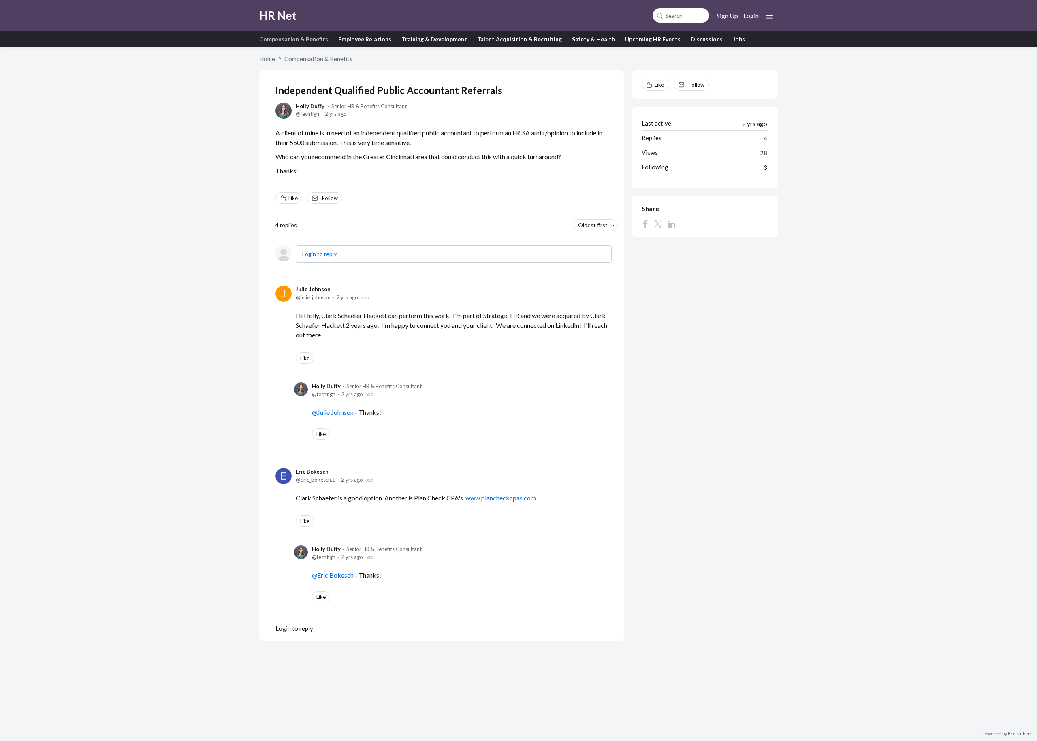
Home (267, 58)
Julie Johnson (313, 289)
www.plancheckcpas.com (500, 498)
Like (293, 198)
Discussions (707, 39)
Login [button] (751, 15)
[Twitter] (658, 224)
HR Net (278, 15)
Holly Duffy (310, 106)
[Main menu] (769, 15)
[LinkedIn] (671, 224)
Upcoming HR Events (653, 39)
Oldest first (593, 225)
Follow (330, 198)
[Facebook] (645, 224)
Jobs (739, 39)
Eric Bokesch (312, 471)
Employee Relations (364, 39)
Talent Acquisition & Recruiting (519, 39)
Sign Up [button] (727, 15)
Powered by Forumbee (1006, 734)
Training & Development (434, 39)
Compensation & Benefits (293, 39)
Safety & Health (593, 39)
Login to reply (319, 253)
